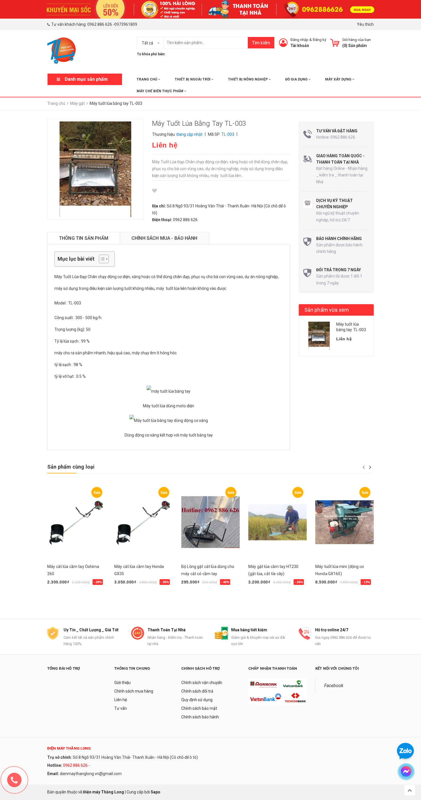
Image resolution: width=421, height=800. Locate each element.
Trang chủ (147, 79)
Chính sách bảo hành (200, 717)
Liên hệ (120, 699)
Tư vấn (120, 708)
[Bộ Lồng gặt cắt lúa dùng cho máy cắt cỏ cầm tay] (210, 522)
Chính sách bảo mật (199, 708)
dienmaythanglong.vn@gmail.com (91, 773)
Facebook (333, 685)
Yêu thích (365, 24)
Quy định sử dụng (197, 699)
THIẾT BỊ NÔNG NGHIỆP (248, 79)
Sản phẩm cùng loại (71, 467)
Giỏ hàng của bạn (356, 40)
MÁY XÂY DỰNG (338, 79)
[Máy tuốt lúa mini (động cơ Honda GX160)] (344, 522)
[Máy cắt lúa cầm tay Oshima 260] (76, 522)
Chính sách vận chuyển (201, 682)
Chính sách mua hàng (133, 691)
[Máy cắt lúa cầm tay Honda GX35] (143, 522)
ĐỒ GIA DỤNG (296, 79)
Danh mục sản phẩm (86, 79)
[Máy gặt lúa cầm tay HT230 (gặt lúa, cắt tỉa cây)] (277, 522)
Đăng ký (319, 40)
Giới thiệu (122, 682)
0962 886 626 (99, 24)
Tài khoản (299, 45)
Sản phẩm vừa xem (326, 310)
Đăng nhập (299, 40)
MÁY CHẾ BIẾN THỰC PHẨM (160, 91)
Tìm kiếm (261, 43)
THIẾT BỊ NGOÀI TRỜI (193, 79)
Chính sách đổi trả (197, 691)
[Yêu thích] (154, 190)
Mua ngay (59, 597)
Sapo (155, 792)
